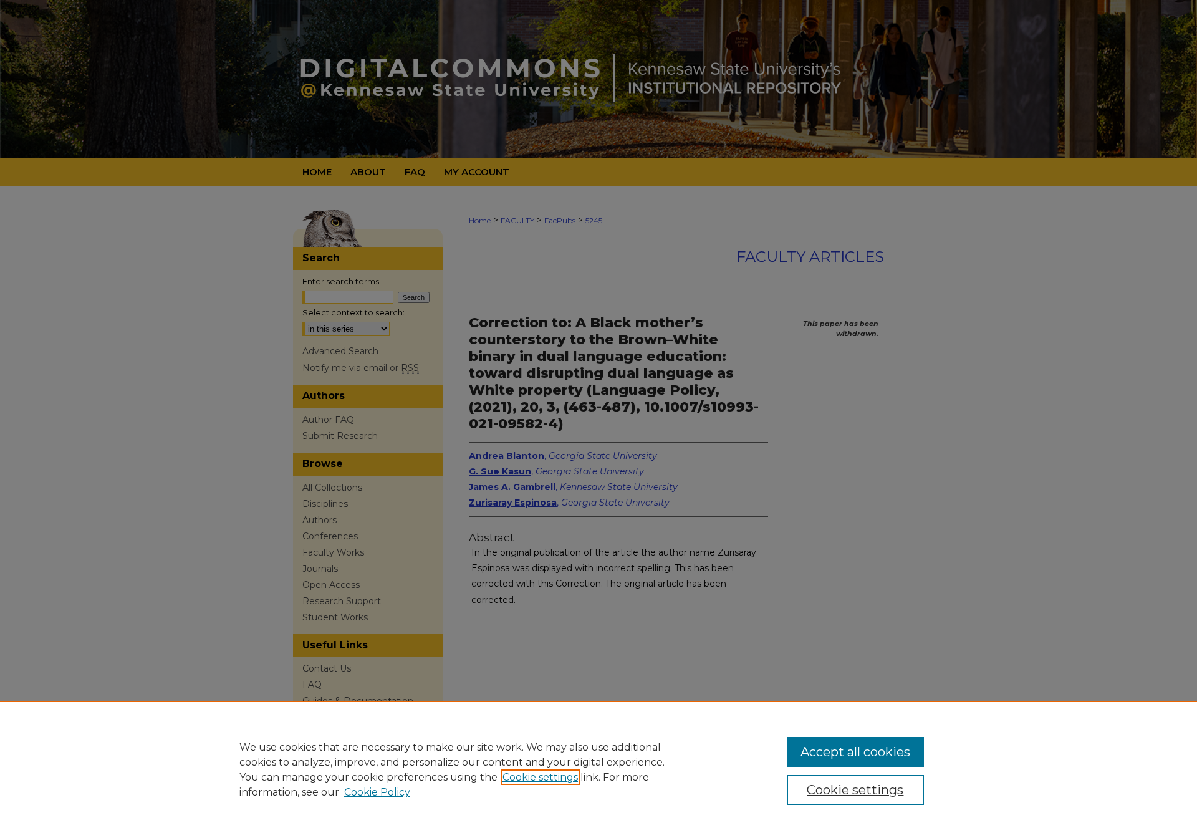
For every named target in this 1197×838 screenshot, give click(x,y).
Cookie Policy (377, 792)
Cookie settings (540, 777)
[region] (598, 769)
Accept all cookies (855, 751)
